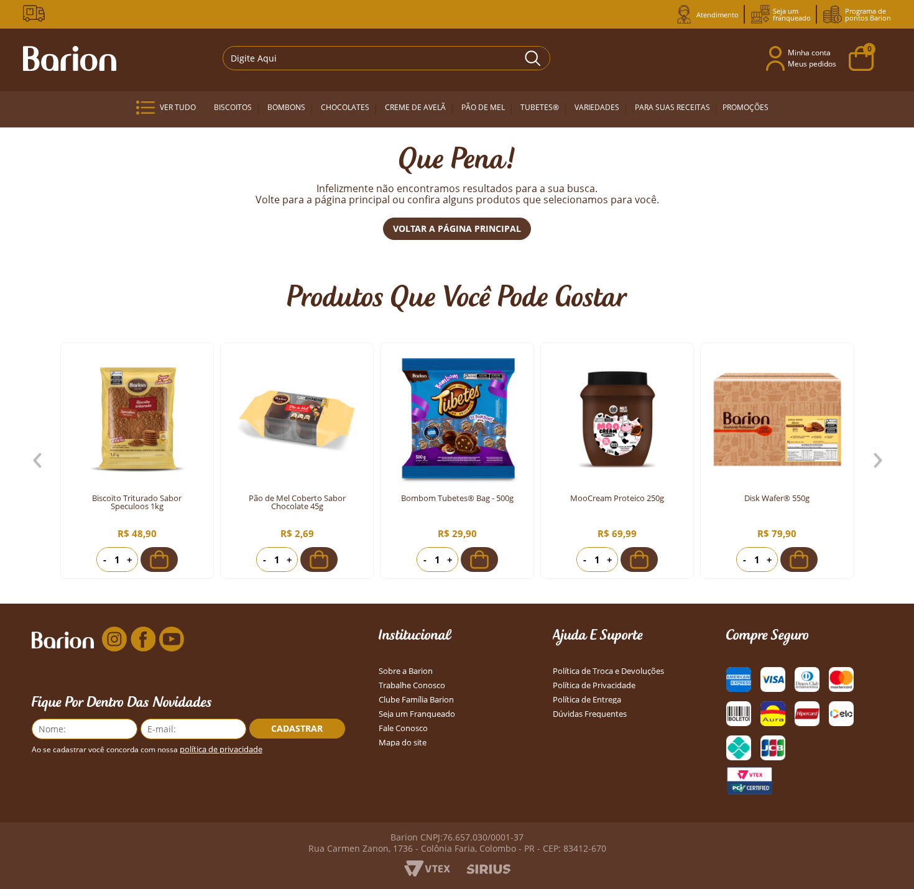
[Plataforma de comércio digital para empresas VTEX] (427, 873)
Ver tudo (178, 107)
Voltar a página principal (457, 228)
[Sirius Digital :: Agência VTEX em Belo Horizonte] (488, 870)
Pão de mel (483, 107)
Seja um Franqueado (417, 714)
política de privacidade (221, 749)
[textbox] (386, 58)
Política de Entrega (587, 700)
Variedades (597, 107)
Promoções (745, 107)
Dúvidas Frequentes (590, 714)
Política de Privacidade (594, 685)
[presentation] (38, 460)
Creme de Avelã (415, 107)
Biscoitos (233, 107)
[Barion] (69, 58)
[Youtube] (171, 640)
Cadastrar (297, 728)
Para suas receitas (672, 107)
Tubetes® (539, 107)
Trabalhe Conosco (412, 685)
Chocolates (345, 107)
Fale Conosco (403, 728)
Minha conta (809, 52)
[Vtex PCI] (749, 781)
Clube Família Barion (416, 700)
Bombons (286, 107)
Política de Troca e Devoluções (608, 671)
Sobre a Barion (406, 671)
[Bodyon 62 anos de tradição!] (36, 13)
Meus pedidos (812, 63)
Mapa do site (403, 743)
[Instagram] (114, 640)
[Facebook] (143, 640)
